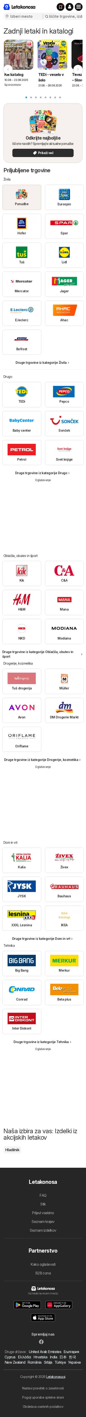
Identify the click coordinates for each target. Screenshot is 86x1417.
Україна (74, 1362)
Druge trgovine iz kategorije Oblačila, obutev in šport (37, 654)
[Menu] (79, 7)
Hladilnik (12, 1149)
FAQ (42, 1195)
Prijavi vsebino (43, 1212)
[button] (69, 7)
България (71, 1351)
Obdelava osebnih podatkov (43, 1406)
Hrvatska (40, 1357)
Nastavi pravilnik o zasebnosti (43, 1388)
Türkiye (60, 1362)
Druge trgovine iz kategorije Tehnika (41, 1042)
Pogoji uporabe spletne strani (43, 1397)
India (53, 1357)
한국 (72, 1357)
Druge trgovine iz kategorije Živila (41, 362)
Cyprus (10, 1357)
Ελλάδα (24, 1357)
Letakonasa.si (55, 1377)
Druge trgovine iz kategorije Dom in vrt (41, 939)
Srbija (48, 1362)
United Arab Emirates (45, 1351)
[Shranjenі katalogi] (60, 7)
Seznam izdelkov (43, 1230)
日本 (63, 1357)
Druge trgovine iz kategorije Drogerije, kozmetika (41, 760)
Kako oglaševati (43, 1264)
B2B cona (43, 1273)
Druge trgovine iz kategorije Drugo (41, 473)
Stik (43, 1204)
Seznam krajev (42, 1221)
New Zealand (15, 1362)
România (34, 1362)
